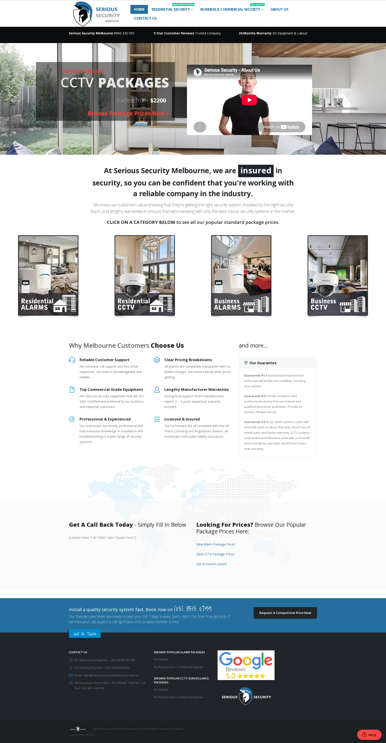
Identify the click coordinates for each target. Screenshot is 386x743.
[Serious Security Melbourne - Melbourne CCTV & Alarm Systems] (96, 14)
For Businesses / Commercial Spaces (178, 667)
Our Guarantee (263, 362)
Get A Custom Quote (211, 564)
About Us (279, 9)
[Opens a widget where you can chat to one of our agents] (369, 735)
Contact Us (145, 18)
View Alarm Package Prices (215, 544)
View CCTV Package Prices (215, 554)
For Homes (161, 659)
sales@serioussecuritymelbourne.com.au (111, 675)
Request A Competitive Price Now (285, 613)
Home (139, 9)
